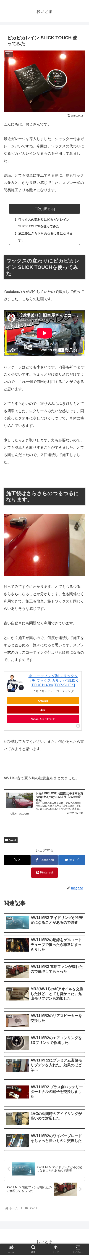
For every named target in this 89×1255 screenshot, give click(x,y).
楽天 (42, 709)
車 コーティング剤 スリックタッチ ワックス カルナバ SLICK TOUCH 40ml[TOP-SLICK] (53, 680)
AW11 (12, 839)
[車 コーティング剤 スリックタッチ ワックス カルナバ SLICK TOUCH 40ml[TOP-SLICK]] (16, 683)
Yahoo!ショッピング (43, 719)
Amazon (43, 700)
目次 (38, 208)
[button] (80, 825)
